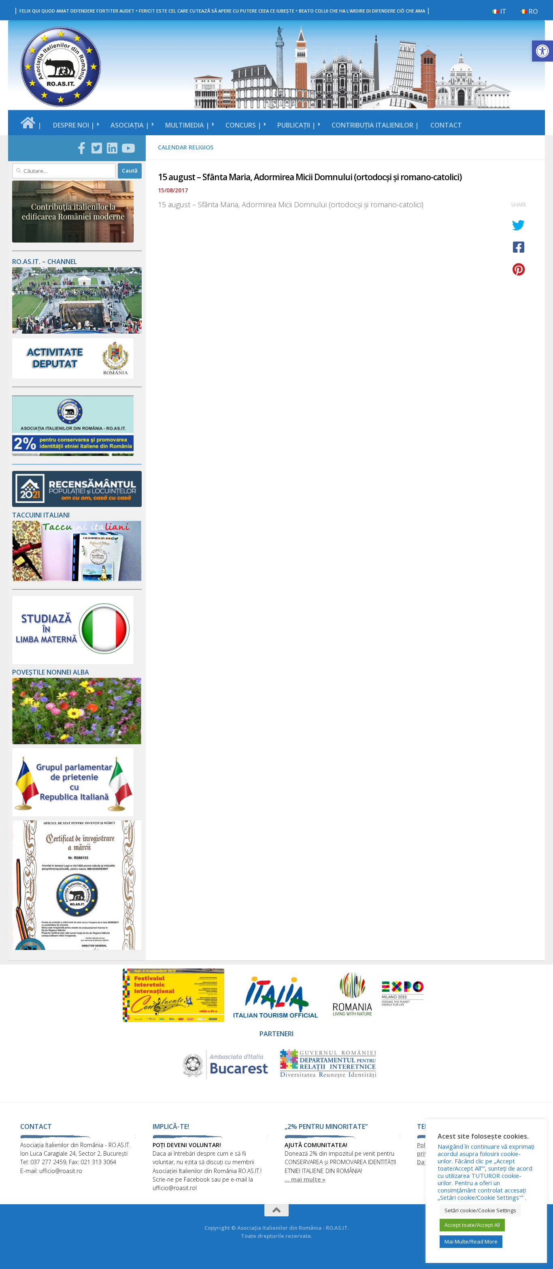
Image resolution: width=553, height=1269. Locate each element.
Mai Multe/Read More (471, 1241)
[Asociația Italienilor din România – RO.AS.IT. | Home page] (60, 66)
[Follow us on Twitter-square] (97, 148)
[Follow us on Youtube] (127, 148)
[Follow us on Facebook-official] (81, 148)
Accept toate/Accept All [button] (472, 1225)
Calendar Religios (185, 147)
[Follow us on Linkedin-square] (112, 148)
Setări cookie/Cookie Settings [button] (480, 1210)
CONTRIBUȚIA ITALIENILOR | (375, 125)
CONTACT (446, 125)
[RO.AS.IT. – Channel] (77, 331)
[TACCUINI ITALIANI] (77, 579)
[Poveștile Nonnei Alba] (77, 742)
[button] (542, 51)
